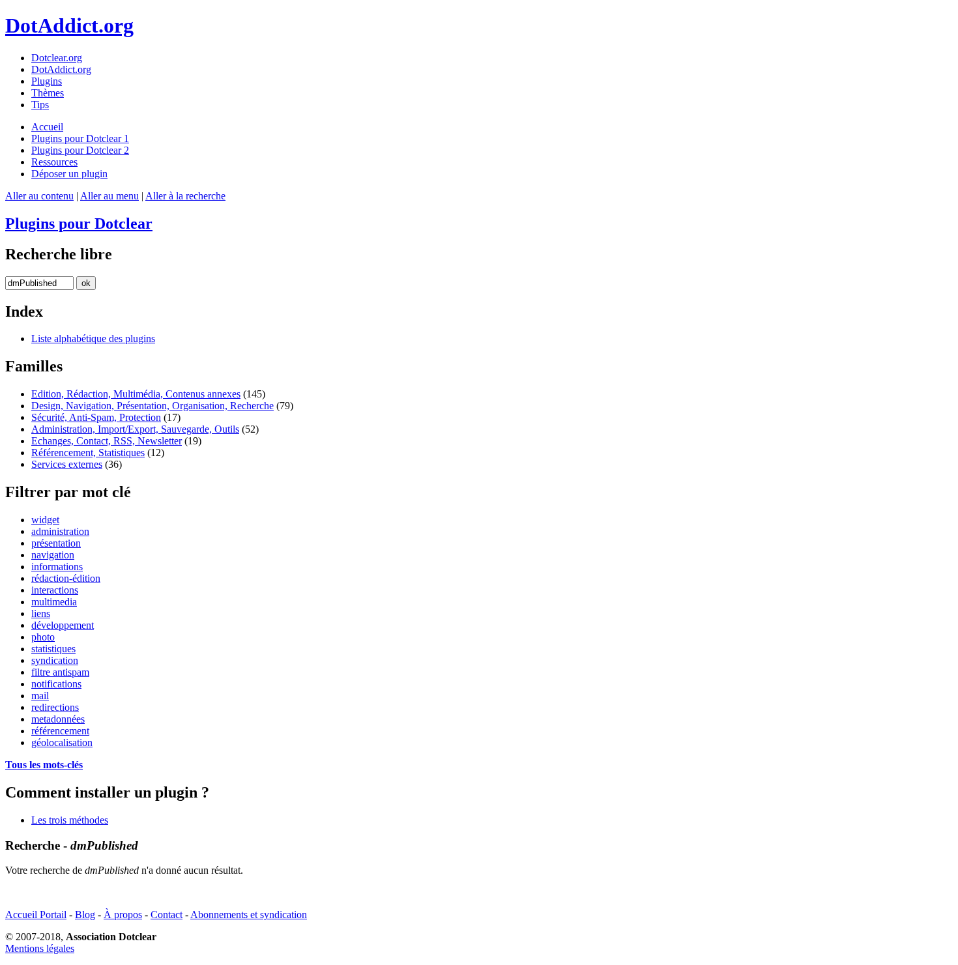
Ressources (54, 161)
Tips (40, 104)
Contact (166, 914)
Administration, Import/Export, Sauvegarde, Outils (135, 429)
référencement (60, 730)
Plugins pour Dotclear (78, 223)
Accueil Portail (35, 914)
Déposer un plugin (69, 173)
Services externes (66, 464)
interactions (54, 590)
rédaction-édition (65, 578)
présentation (56, 543)
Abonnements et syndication (248, 914)
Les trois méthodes (69, 820)
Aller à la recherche (185, 195)
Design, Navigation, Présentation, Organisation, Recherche (152, 405)
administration (60, 531)
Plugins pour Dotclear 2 (80, 150)
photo (43, 636)
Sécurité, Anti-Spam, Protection (96, 417)
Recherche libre (58, 254)
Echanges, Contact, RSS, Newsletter (106, 440)
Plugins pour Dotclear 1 (80, 138)
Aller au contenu (39, 195)
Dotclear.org (56, 57)
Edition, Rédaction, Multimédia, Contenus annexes (135, 393)
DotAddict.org (69, 25)
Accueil (47, 126)
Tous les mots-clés (44, 764)
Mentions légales (39, 948)
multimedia (54, 601)
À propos (123, 914)
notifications (56, 683)
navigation (52, 554)
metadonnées (58, 719)
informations (57, 566)
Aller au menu (109, 195)
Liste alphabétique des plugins (93, 338)
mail (40, 695)
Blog (85, 914)
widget (45, 519)
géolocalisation (62, 742)
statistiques (53, 648)
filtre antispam (60, 672)
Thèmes (47, 92)
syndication (54, 660)
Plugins (46, 81)
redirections (55, 707)
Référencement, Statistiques (88, 452)
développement (62, 625)
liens (40, 613)
